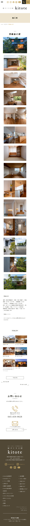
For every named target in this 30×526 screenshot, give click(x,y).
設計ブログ (22, 483)
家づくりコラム (7, 498)
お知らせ (5, 483)
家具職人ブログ (23, 489)
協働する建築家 (7, 486)
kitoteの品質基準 (7, 476)
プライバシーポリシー (21, 507)
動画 (4, 503)
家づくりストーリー (8, 493)
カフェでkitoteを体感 (8, 495)
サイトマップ (23, 508)
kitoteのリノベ (7, 478)
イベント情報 (6, 481)
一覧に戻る (15, 377)
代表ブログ (22, 481)
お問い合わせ (15, 429)
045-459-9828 (15, 417)
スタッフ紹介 (23, 478)
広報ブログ (22, 491)
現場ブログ (22, 486)
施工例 (5, 490)
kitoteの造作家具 (7, 488)
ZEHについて (6, 505)
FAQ (4, 500)
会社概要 (22, 476)
